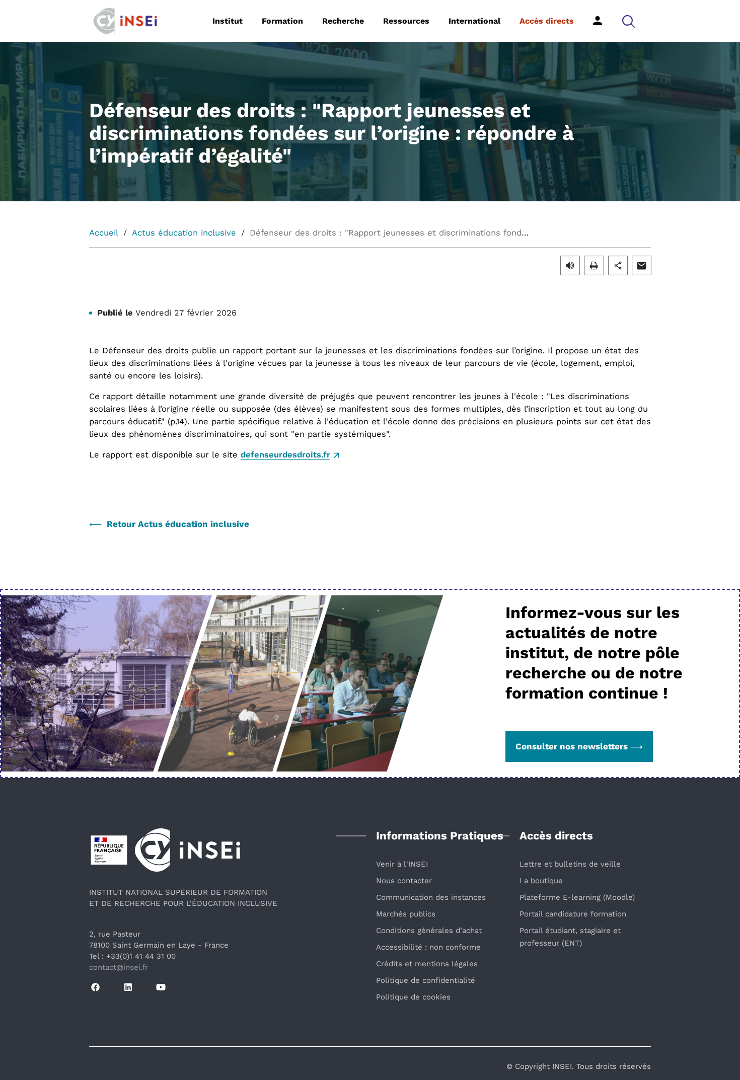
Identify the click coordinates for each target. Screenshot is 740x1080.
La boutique (541, 880)
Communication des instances (431, 897)
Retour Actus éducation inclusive (178, 524)
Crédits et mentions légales (427, 963)
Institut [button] (227, 21)
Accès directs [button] (547, 21)
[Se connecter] (597, 20)
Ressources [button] (406, 21)
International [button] (474, 21)
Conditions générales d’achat (429, 930)
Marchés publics (405, 913)
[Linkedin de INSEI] (128, 987)
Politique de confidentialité (425, 980)
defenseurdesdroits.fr (285, 454)
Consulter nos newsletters (571, 746)
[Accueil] (140, 20)
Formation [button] (282, 21)
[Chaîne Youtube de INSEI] (161, 987)
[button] (628, 21)
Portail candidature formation (573, 913)
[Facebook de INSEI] (95, 987)
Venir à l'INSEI (402, 864)
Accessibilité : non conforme (428, 947)
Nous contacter (404, 880)
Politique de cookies (413, 996)
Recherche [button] (343, 21)
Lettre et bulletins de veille (570, 864)
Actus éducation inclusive (184, 233)
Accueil (103, 233)
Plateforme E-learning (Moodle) (577, 897)
